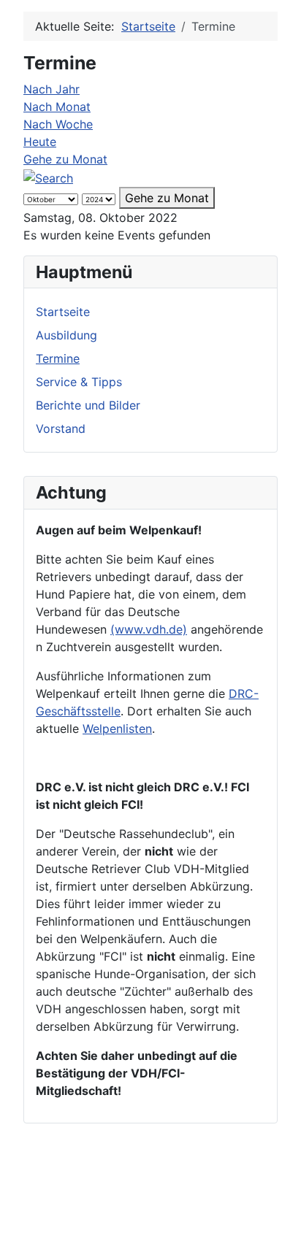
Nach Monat (57, 106)
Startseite (63, 311)
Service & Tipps (79, 381)
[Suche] (48, 176)
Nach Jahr (51, 89)
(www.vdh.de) (148, 629)
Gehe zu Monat (65, 159)
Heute (39, 141)
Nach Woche (58, 124)
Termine (58, 358)
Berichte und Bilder (88, 405)
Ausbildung (66, 335)
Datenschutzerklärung (157, 1206)
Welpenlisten (117, 728)
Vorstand (60, 428)
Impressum (126, 1189)
